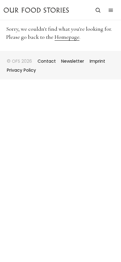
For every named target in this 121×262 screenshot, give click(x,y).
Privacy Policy (21, 70)
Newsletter (72, 61)
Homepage (67, 37)
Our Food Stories (36, 10)
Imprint (97, 61)
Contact (47, 61)
